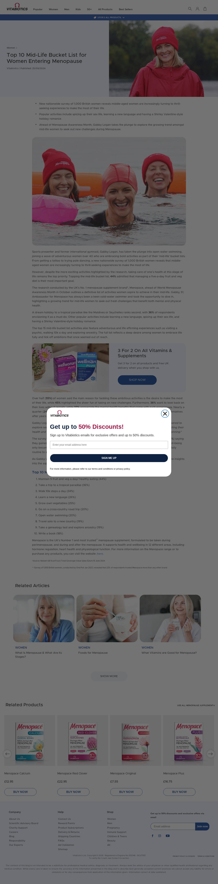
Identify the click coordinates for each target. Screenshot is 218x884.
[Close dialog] (165, 413)
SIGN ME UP (109, 458)
